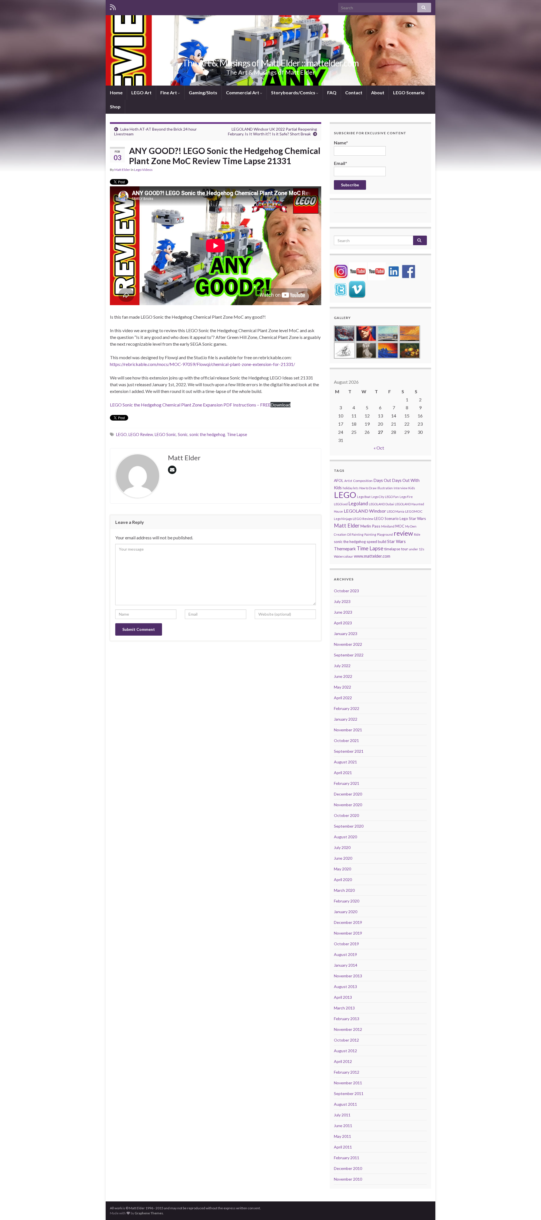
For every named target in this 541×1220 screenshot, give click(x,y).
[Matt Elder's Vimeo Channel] (357, 288)
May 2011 (342, 1136)
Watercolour (343, 556)
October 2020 (346, 815)
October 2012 (346, 1040)
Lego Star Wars (413, 518)
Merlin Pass (370, 526)
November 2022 (348, 644)
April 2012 (343, 1061)
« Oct (379, 447)
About (377, 92)
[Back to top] (528, 1207)
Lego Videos (143, 169)
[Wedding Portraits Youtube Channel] (377, 270)
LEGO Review (140, 434)
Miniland (387, 526)
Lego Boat (364, 497)
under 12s (416, 549)
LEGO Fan (392, 497)
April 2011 (343, 1147)
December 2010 (348, 1168)
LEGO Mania (395, 511)
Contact (353, 92)
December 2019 (348, 922)
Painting (370, 534)
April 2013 (343, 997)
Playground (385, 534)
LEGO (121, 434)
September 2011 (348, 1093)
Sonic (183, 434)
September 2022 (348, 655)
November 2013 (348, 975)
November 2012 (348, 1029)
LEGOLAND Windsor (365, 510)
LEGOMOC (413, 511)
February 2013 (346, 1018)
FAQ (331, 92)
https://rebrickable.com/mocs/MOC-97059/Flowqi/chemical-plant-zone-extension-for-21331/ (202, 364)
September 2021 (348, 751)
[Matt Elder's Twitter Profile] (340, 288)
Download (280, 404)
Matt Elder (122, 169)
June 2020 (343, 858)
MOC (399, 526)
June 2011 (343, 1125)
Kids (411, 488)
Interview (400, 488)
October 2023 (346, 590)
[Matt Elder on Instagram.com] (341, 270)
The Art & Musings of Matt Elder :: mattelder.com (270, 62)
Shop (115, 106)
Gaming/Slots (203, 92)
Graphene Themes (149, 1213)
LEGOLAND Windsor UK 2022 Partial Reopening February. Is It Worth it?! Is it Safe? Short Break (272, 131)
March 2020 (344, 890)
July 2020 (342, 847)
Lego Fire (406, 497)
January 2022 (345, 719)
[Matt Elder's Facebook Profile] (409, 270)
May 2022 (342, 687)
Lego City (377, 497)
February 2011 (346, 1157)
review (403, 533)
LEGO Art (141, 92)
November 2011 (348, 1082)
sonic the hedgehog (207, 434)
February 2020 (346, 901)
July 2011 (342, 1114)
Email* (340, 163)
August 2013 (345, 986)
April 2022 (343, 697)
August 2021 (345, 761)
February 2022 (346, 708)
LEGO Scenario (409, 92)
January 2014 (345, 965)
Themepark (345, 548)
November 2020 (348, 804)
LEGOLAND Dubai (381, 504)
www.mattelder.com (372, 556)
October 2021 (346, 740)
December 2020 (348, 794)
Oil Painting (355, 534)
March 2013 (344, 1008)
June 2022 (343, 676)
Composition (363, 481)
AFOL (338, 480)
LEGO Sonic (165, 434)
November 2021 (348, 729)
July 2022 (342, 665)
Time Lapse (237, 434)
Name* (341, 142)
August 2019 (345, 954)
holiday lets (350, 488)
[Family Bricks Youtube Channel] (358, 270)
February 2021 (346, 783)
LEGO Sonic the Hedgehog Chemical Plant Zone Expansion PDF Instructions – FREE (190, 404)
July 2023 (342, 601)
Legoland (358, 503)
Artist (348, 480)
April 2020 (343, 879)
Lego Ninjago (343, 518)
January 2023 (345, 633)
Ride (417, 534)
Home (116, 92)
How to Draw (367, 488)
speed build (376, 541)
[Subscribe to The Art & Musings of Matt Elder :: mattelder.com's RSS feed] (113, 6)
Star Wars (396, 541)
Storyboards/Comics (293, 92)
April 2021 (343, 772)
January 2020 (345, 911)
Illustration (385, 488)
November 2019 (348, 933)
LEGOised (341, 504)
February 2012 (346, 1072)
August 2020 (345, 836)
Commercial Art (243, 92)
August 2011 (345, 1104)
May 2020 (342, 868)
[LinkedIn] (394, 270)
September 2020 (348, 826)
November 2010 (348, 1179)
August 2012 (345, 1050)
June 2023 (343, 612)
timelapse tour (396, 549)
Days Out (382, 480)
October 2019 (346, 943)
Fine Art (169, 92)
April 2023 (343, 622)
